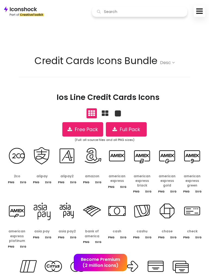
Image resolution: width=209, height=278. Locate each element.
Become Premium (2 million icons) (100, 262)
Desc (166, 62)
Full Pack (128, 129)
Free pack (85, 129)
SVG (23, 182)
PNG (11, 182)
